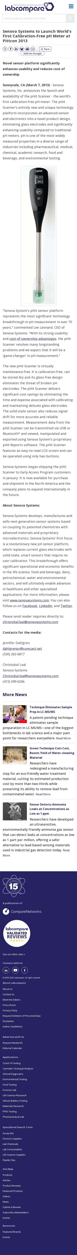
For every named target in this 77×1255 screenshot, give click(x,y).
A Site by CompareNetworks (38, 911)
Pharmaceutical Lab (13, 1116)
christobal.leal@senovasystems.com (30, 622)
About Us (8, 989)
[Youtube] (16, 970)
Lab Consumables (12, 1149)
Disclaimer (8, 1021)
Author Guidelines (12, 1026)
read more (63, 738)
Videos (6, 1196)
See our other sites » (14, 954)
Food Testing (9, 1084)
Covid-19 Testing (11, 1063)
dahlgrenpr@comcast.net (22, 648)
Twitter (66, 606)
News (6, 1201)
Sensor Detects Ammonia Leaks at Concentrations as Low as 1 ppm (49, 809)
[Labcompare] (29, 7)
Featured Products (13, 1191)
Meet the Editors (11, 999)
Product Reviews (12, 1185)
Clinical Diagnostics (13, 1073)
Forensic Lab (9, 1090)
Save (47, 49)
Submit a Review (12, 1207)
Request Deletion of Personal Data (21, 1015)
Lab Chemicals (10, 1144)
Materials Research (13, 1106)
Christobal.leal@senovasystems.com (31, 676)
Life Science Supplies (14, 1154)
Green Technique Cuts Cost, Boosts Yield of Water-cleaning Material (52, 752)
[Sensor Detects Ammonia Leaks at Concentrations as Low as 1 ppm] (15, 819)
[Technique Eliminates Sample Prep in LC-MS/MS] (15, 722)
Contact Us (8, 994)
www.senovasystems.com (29, 600)
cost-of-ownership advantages (32, 339)
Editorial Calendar (12, 1048)
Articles (7, 1180)
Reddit (26, 49)
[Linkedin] (7, 970)
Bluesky (20, 49)
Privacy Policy (10, 1010)
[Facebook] (26, 970)
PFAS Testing (9, 1111)
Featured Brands (12, 1231)
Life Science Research (15, 1095)
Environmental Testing (15, 1079)
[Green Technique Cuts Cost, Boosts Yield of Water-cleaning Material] (15, 763)
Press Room (9, 1005)
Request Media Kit (12, 1042)
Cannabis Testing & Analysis (18, 1068)
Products (7, 1175)
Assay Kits (8, 1133)
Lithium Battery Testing (15, 1100)
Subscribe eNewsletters (16, 1212)
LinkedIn (45, 606)
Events (6, 1217)
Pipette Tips (9, 1160)
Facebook (29, 606)
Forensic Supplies (12, 1138)
